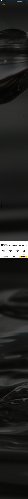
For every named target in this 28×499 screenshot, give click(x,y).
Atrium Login (17, 1)
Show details (24, 254)
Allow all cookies (23, 256)
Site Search (8, 5)
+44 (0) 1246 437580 (21, 1)
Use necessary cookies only (5, 256)
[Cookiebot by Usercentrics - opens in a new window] (24, 241)
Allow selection (14, 256)
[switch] (11, 251)
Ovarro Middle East (25, 1)
